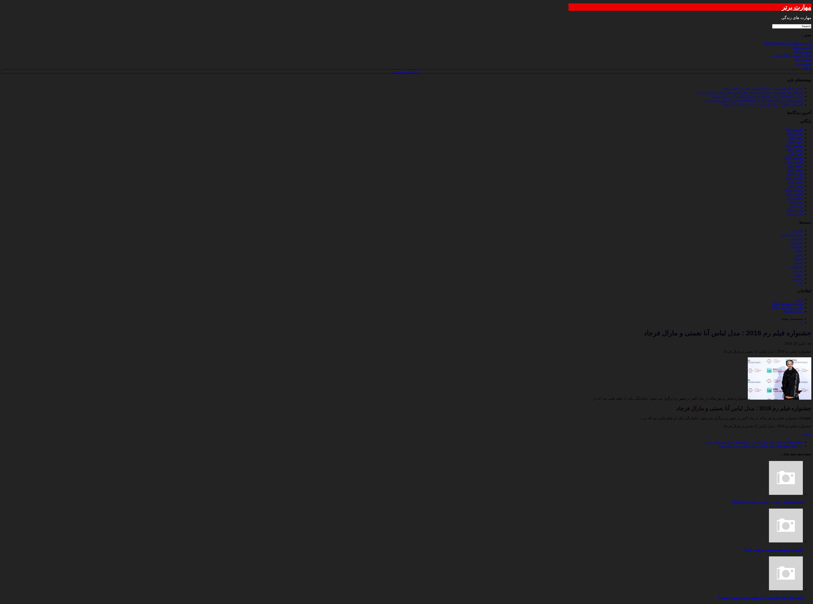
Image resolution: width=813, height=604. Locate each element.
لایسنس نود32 (801, 47)
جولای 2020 (795, 170)
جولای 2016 (795, 198)
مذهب (798, 275)
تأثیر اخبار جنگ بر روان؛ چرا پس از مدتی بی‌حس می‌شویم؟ (762, 104)
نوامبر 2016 (795, 182)
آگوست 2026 (794, 129)
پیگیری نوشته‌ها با (788, 303)
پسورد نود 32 (802, 51)
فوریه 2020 (795, 174)
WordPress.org (793, 311)
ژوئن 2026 (795, 137)
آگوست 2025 (794, 162)
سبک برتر (796, 242)
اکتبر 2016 (796, 186)
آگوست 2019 (794, 178)
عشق (799, 250)
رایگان (806, 67)
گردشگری (795, 266)
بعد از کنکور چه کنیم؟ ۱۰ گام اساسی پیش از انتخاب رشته (763, 88)
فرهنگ (798, 258)
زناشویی (797, 238)
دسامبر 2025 (794, 145)
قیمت (799, 262)
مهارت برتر (796, 7)
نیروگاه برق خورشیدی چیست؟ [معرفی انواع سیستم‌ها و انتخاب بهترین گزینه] (749, 92)
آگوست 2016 (794, 194)
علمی (799, 254)
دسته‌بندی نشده (792, 234)
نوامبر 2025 (795, 149)
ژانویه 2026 (795, 141)
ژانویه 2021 (795, 166)
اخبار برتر (796, 230)
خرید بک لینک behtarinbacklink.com (787, 43)
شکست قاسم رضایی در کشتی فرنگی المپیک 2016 (767, 502)
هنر (800, 283)
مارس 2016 (794, 214)
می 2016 (797, 206)
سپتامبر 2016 (793, 190)
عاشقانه (797, 246)
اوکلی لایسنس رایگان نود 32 (792, 55)
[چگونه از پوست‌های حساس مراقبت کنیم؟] (786, 541)
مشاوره (797, 279)
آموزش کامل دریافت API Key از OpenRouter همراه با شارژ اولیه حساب (752, 100)
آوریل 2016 (795, 210)
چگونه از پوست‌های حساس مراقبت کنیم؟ (773, 550)
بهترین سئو (803, 63)
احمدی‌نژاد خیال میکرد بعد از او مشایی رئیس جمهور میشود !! (760, 597)
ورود (799, 299)
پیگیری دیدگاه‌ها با (787, 307)
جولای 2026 (795, 133)
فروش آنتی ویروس (406, 71)
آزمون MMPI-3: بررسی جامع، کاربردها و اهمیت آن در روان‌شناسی (756, 96)
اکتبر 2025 (796, 153)
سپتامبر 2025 (793, 158)
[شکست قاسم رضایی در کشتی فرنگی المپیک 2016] (786, 493)
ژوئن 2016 (795, 202)
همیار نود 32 (803, 59)
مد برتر (798, 270)
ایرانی (806, 434)
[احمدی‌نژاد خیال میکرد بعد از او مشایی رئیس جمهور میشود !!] (786, 589)
